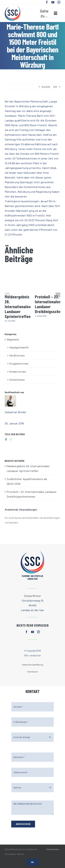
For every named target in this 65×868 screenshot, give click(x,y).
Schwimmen (17, 379)
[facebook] (46, 2)
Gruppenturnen (19, 363)
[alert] (32, 520)
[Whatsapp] (11, 439)
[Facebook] (6, 439)
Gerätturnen (17, 355)
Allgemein (13, 339)
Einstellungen (52, 849)
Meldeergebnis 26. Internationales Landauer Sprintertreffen (18, 306)
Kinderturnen (17, 371)
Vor (55, 86)
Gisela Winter (32, 596)
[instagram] (58, 2)
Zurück (45, 86)
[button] (7, 295)
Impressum (32, 671)
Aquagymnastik (19, 347)
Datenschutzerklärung (32, 664)
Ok (32, 862)
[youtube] (52, 2)
